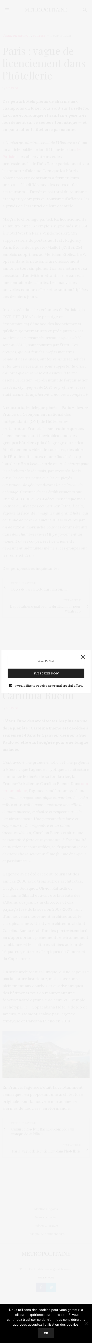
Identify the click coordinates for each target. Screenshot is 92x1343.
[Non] (85, 1323)
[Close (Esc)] (83, 657)
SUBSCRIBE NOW (46, 673)
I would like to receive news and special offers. (49, 685)
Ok (46, 1333)
